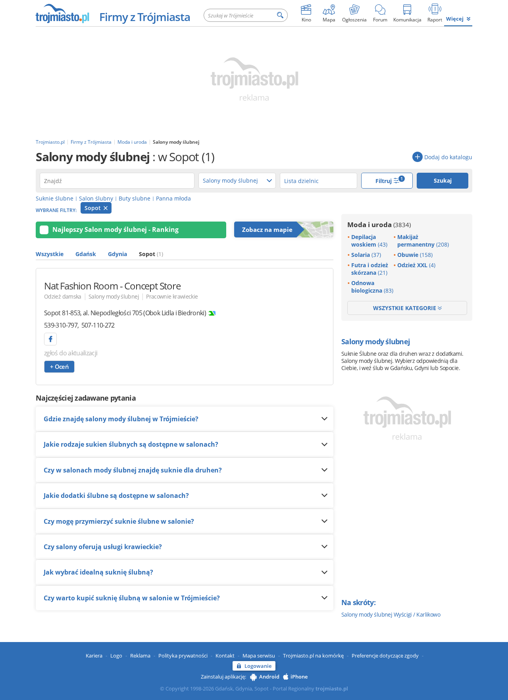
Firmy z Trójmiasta (144, 16)
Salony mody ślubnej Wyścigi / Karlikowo (390, 614)
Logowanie (257, 665)
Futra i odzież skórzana (369, 268)
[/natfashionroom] (50, 339)
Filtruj (389, 180)
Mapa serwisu (258, 655)
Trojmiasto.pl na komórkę (313, 655)
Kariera (94, 655)
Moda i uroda (379, 224)
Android (269, 676)
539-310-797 (60, 325)
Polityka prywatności (183, 655)
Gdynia (117, 254)
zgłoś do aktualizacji (71, 353)
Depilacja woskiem (369, 240)
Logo (116, 655)
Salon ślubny (96, 198)
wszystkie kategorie (405, 308)
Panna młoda (173, 198)
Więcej (455, 18)
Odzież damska (62, 296)
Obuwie (415, 254)
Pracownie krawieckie (172, 296)
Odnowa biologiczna (372, 286)
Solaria (366, 254)
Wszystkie (50, 254)
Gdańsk (85, 254)
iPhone (299, 676)
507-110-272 (98, 325)
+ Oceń (59, 366)
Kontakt (225, 655)
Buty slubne (134, 198)
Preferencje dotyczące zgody (385, 655)
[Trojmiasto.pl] (62, 13)
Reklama (140, 655)
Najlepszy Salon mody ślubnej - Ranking (115, 229)
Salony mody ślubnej (114, 296)
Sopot (93, 208)
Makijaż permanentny (423, 240)
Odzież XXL (416, 265)
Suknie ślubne (54, 198)
